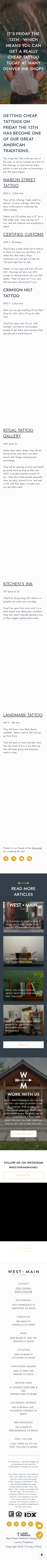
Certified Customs (23, 234)
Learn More (27, 1507)
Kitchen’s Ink (18, 584)
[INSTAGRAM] (16, 1524)
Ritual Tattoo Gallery (18, 433)
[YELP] (30, 1524)
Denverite (37, 848)
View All (23, 1044)
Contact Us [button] (23, 1134)
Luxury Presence (23, 1542)
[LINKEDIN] (23, 1524)
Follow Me (23, 1175)
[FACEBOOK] (9, 1524)
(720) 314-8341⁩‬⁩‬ (23, 1288)
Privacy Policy (34, 1546)
